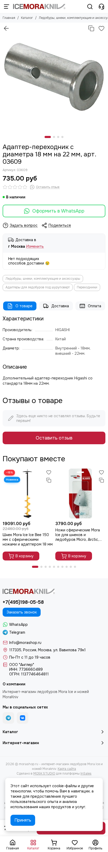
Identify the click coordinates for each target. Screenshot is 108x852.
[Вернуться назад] (6, 28)
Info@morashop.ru (25, 642)
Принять (22, 820)
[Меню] (6, 6)
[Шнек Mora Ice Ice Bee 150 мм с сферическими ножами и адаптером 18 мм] (28, 493)
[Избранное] (101, 28)
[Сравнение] (91, 28)
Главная (9, 18)
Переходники (87, 287)
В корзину (24, 556)
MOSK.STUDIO (44, 773)
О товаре (24, 306)
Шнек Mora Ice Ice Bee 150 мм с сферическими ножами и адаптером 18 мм (28, 539)
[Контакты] (101, 6)
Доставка (60, 306)
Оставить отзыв (54, 438)
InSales (85, 773)
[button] (48, 137)
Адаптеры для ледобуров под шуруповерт (38, 287)
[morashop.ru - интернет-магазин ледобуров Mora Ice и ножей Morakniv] (39, 6)
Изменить (35, 246)
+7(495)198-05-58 (23, 602)
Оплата (94, 306)
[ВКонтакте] (22, 718)
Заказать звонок (22, 612)
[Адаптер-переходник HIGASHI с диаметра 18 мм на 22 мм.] (54, 77)
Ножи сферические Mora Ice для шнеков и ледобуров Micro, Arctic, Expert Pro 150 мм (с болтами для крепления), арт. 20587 (77, 535)
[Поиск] (90, 6)
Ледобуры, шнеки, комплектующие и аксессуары (43, 279)
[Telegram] (8, 718)
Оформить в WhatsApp (58, 211)
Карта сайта (67, 769)
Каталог (27, 18)
